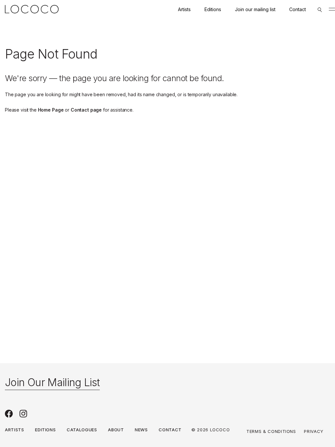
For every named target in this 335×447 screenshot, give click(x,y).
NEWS (141, 429)
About (116, 429)
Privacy (314, 431)
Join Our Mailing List (52, 382)
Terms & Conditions (271, 431)
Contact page (86, 110)
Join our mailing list (255, 9)
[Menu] (332, 9)
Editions (212, 9)
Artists (184, 9)
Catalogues (82, 429)
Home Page (51, 110)
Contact (297, 9)
